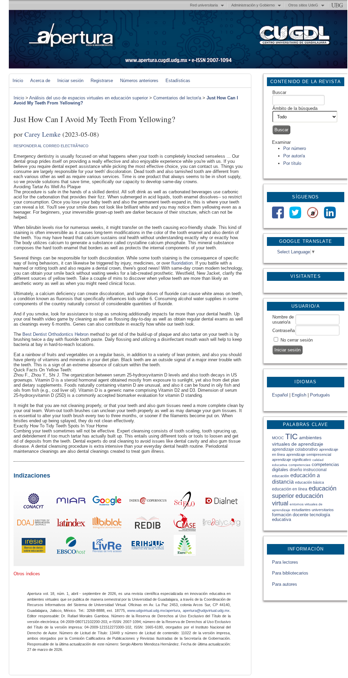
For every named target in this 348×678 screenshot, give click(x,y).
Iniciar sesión (70, 80)
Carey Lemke (42, 134)
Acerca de (40, 80)
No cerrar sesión (297, 340)
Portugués (320, 395)
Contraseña (283, 330)
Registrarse (102, 80)
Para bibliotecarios (290, 573)
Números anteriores (139, 80)
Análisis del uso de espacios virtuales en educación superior (88, 97)
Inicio (18, 80)
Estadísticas (178, 80)
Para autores (284, 584)
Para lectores (285, 562)
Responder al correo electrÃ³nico (51, 146)
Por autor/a (294, 155)
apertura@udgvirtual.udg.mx (206, 610)
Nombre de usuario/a (283, 319)
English (299, 395)
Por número (294, 148)
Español (280, 395)
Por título (292, 163)
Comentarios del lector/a (177, 97)
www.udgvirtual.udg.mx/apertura (153, 610)
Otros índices (27, 573)
